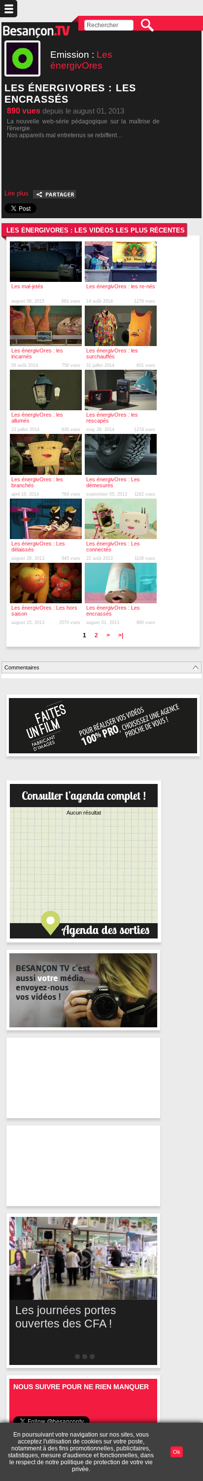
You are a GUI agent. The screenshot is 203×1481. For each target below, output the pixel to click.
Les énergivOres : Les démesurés (113, 482)
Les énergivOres (81, 60)
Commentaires (21, 667)
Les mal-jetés (27, 286)
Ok (176, 1452)
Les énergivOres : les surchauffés (112, 353)
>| (120, 635)
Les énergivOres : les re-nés (120, 286)
